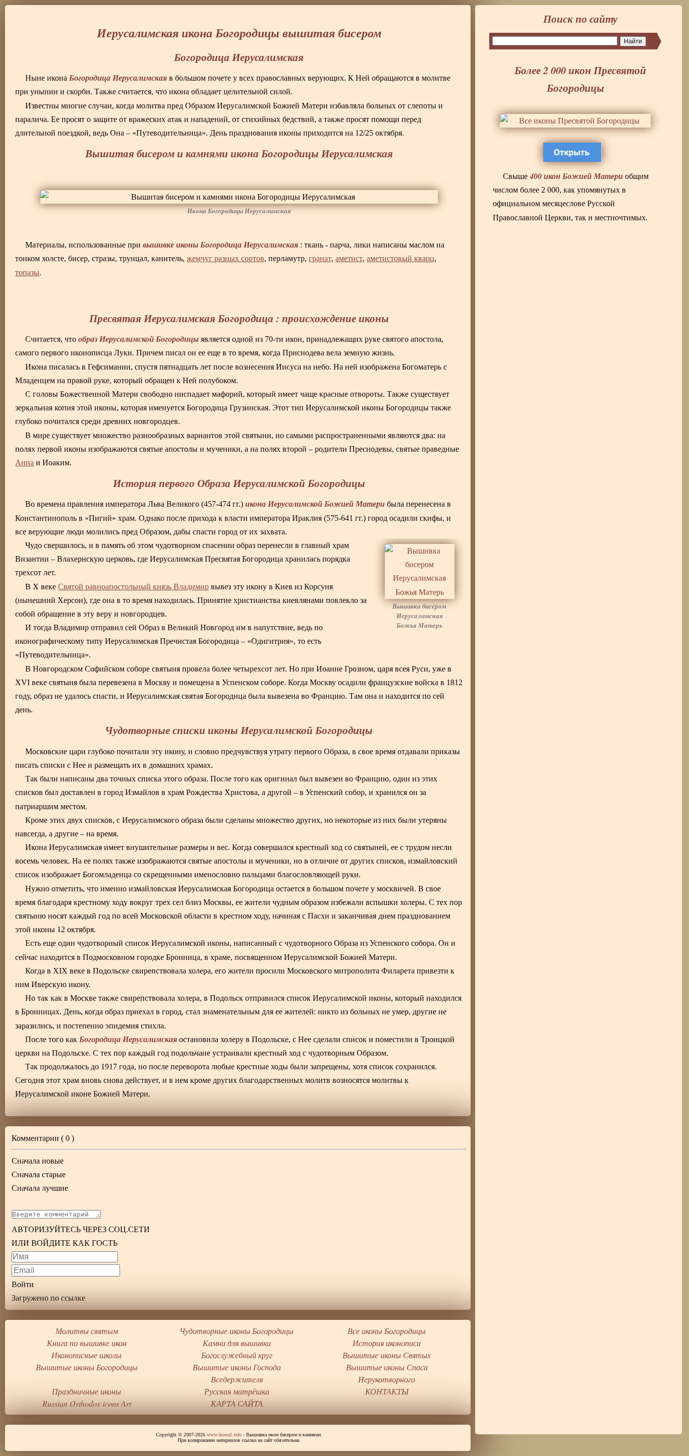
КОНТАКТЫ (387, 1391)
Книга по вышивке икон (87, 1343)
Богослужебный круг (236, 1355)
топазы (27, 272)
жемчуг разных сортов (225, 258)
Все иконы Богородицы (387, 1330)
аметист (349, 258)
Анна (24, 462)
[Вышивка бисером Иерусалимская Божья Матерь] (419, 571)
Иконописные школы (86, 1355)
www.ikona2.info (224, 1434)
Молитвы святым (86, 1330)
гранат (320, 258)
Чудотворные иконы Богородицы (237, 1330)
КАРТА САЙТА (237, 1403)
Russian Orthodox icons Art (86, 1403)
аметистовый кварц (400, 258)
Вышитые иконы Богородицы (87, 1367)
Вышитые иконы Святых (386, 1355)
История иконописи (387, 1343)
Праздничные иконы (86, 1391)
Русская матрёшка (236, 1391)
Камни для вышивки (237, 1343)
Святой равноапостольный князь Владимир (133, 586)
